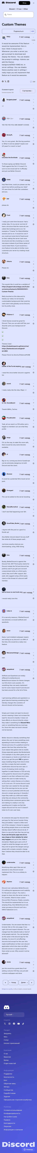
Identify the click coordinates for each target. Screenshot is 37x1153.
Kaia (8, 278)
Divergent (10, 490)
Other (26, 9)
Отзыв (19, 9)
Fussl (8, 215)
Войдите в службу (7, 989)
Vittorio (9, 261)
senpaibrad (10, 669)
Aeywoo (9, 881)
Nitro (5, 1037)
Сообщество (8, 1090)
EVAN (8, 179)
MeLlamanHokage (13, 653)
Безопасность (9, 1077)
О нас (6, 1053)
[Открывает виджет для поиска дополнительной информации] (28, 1149)
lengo (8, 437)
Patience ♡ (10, 314)
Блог (5, 1080)
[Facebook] (3, 81)
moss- (9, 630)
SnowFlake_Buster (13, 523)
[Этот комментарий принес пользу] (33, 99)
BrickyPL (9, 135)
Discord (12, 9)
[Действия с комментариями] (33, 108)
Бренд (6, 1060)
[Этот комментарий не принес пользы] (33, 105)
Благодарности (9, 1123)
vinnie (9, 962)
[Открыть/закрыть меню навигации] (33, 3)
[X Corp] (5, 81)
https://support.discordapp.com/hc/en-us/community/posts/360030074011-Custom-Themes (16, 289)
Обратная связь (10, 1083)
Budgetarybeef (12, 99)
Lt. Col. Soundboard (8, 403)
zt (7, 454)
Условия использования (13, 1110)
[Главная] (9, 3)
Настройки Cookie (10, 1117)
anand (9, 383)
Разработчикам (9, 1093)
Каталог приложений (12, 1043)
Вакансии (7, 1057)
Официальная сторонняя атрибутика (18, 1100)
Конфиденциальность (12, 1113)
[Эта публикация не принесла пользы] (33, 43)
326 (33, 81)
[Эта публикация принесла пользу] (33, 37)
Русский (9, 1014)
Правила (7, 1120)
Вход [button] (24, 3)
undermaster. (11, 862)
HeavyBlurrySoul (12, 507)
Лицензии (7, 1126)
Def (8, 199)
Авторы (6, 1087)
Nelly (8, 36)
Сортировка (27, 91)
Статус (6, 1040)
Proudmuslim (11, 418)
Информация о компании (13, 1130)
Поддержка (8, 1074)
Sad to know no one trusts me (12, 592)
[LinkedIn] (8, 81)
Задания (7, 1096)
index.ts (9, 611)
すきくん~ (10, 118)
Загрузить (7, 1033)
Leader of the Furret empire (11, 366)
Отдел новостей (10, 1063)
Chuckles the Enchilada (9, 157)
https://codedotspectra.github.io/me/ (15, 346)
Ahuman (9, 474)
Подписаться (18, 31)
